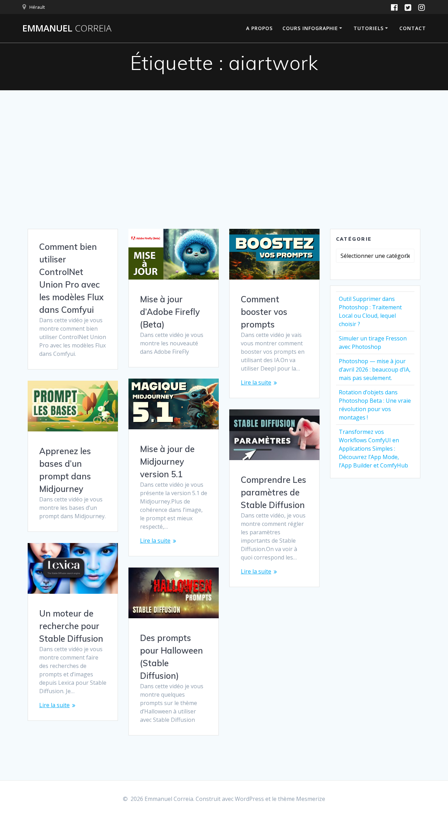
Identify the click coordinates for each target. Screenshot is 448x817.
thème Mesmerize (301, 799)
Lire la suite (256, 382)
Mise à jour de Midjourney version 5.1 (167, 461)
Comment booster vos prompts (264, 312)
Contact (412, 28)
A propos (259, 28)
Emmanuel (66, 28)
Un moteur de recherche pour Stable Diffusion (71, 626)
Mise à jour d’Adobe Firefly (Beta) (170, 312)
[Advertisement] (224, 176)
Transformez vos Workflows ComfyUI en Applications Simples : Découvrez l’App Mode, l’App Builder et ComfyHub (373, 448)
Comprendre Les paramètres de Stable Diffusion (273, 492)
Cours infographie (310, 28)
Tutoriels (369, 28)
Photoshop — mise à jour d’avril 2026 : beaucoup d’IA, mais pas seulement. (375, 369)
